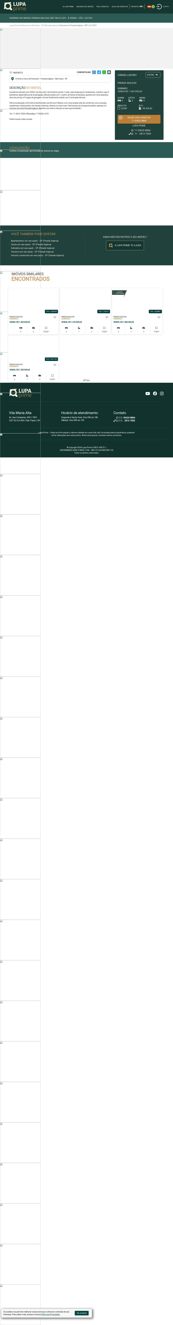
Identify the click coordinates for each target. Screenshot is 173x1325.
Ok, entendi (81, 1313)
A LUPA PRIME (68, 7)
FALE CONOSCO (103, 7)
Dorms (121, 98)
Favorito (18, 72)
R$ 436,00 (147, 108)
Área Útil (122, 106)
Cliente (166, 6)
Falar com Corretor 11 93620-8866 (138, 119)
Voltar (150, 75)
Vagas (142, 98)
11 (142, 130)
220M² (124, 108)
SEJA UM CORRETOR (120, 7)
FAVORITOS (137, 7)
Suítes (131, 98)
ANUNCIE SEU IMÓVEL (85, 7)
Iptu (141, 106)
